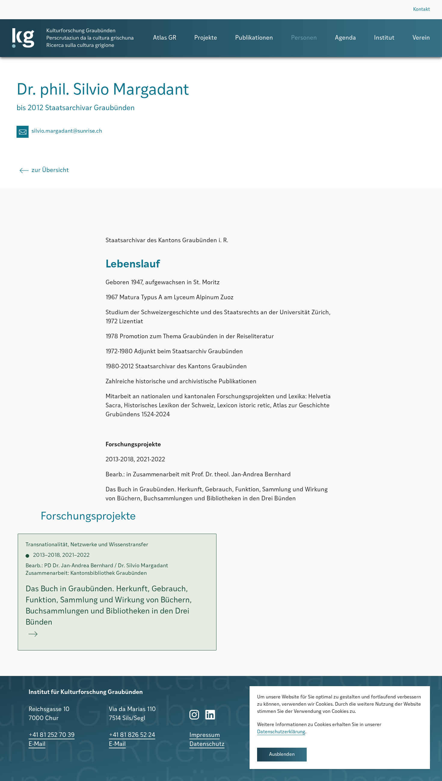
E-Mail (37, 744)
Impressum (204, 735)
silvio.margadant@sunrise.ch (67, 131)
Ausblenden (282, 754)
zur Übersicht (50, 170)
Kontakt (421, 9)
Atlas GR (164, 38)
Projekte (205, 38)
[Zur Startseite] (73, 38)
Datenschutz (207, 744)
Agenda (345, 38)
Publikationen (254, 38)
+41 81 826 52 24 (132, 735)
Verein (421, 38)
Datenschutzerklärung (281, 732)
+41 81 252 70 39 (52, 735)
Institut (384, 38)
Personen (304, 38)
